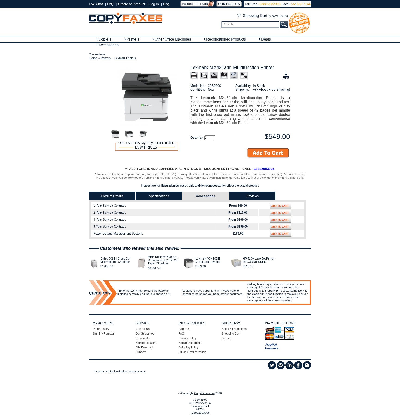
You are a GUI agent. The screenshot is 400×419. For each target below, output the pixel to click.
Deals (266, 39)
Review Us (142, 338)
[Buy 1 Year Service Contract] (280, 206)
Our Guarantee (145, 333)
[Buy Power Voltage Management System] (280, 234)
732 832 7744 (300, 4)
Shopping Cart (265, 15)
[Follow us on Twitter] (272, 368)
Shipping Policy (188, 347)
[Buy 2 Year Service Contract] (280, 213)
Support (141, 352)
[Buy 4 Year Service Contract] (280, 220)
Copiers (104, 39)
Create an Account (131, 4)
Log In (154, 4)
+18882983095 (269, 4)
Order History (101, 329)
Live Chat (96, 4)
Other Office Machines (173, 39)
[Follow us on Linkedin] (289, 368)
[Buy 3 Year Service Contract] (280, 227)
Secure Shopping (190, 342)
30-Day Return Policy (192, 352)
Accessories (108, 45)
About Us (184, 329)
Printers (133, 39)
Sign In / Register (103, 333)
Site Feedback (145, 347)
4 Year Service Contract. (109, 219)
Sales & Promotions (234, 329)
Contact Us (143, 329)
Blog (166, 4)
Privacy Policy (187, 338)
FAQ (110, 4)
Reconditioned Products (226, 39)
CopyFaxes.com (204, 393)
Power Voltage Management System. (118, 233)
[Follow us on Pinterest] (281, 368)
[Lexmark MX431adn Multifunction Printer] (146, 97)
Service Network (146, 342)
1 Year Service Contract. (109, 205)
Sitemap (227, 338)
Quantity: (197, 137)
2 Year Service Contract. (109, 212)
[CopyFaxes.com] (125, 22)
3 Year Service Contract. (109, 226)
